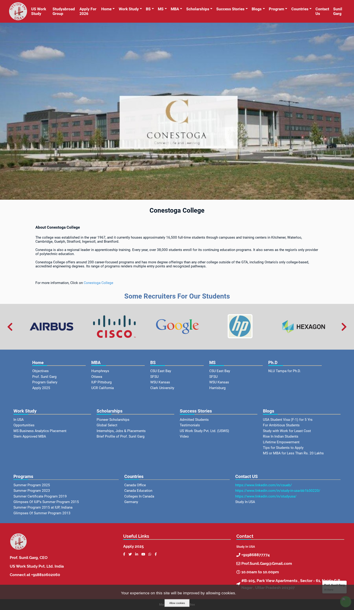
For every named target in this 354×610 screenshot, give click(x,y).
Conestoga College (98, 283)
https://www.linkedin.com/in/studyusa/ (265, 496)
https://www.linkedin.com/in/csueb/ (263, 485)
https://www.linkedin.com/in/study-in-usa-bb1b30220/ (277, 491)
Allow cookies (177, 603)
